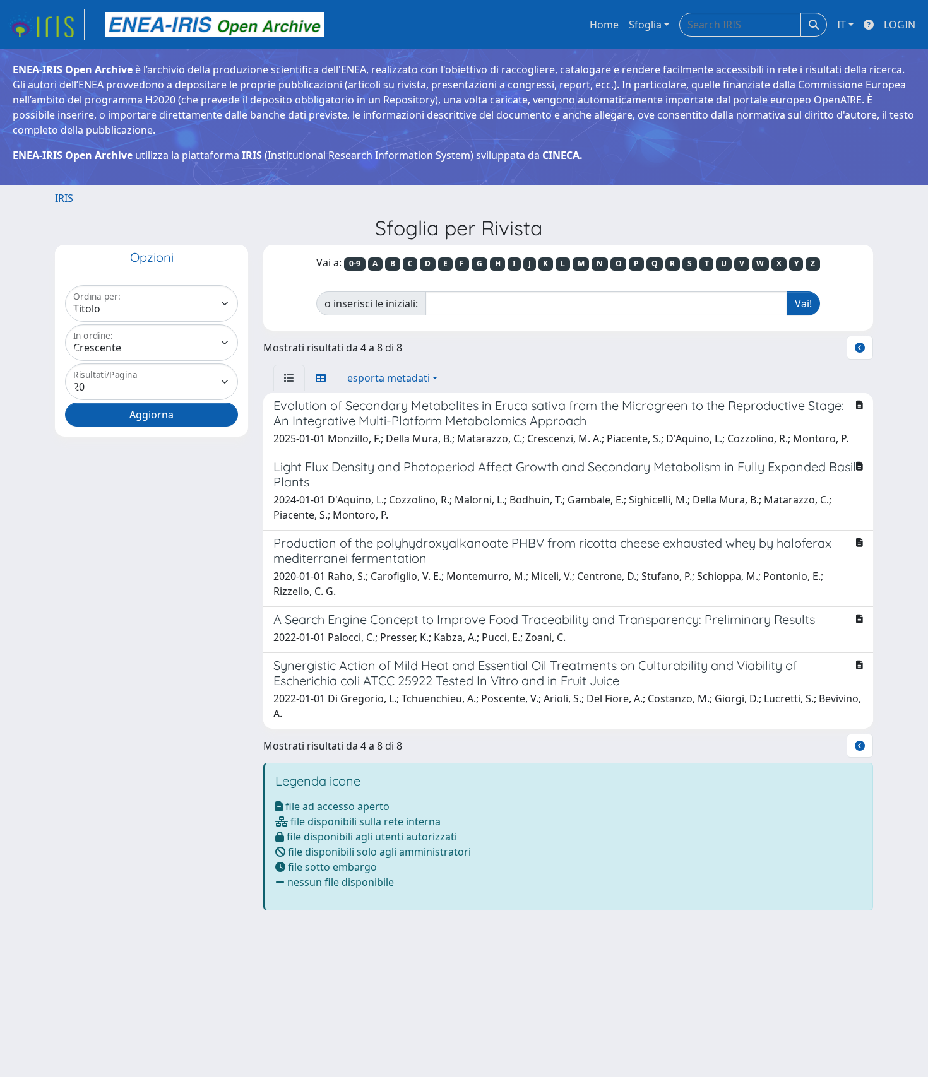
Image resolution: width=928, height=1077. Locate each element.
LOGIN (899, 25)
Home (604, 25)
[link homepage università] (215, 24)
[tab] (289, 378)
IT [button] (841, 25)
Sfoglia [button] (645, 25)
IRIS (64, 198)
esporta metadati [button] (388, 378)
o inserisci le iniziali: (371, 303)
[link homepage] (46, 24)
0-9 (354, 263)
